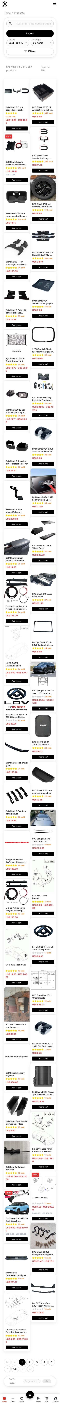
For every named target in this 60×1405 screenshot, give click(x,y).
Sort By (11, 39)
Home (7, 12)
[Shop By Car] (30, 1395)
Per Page (36, 39)
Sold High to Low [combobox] (19, 42)
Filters (32, 51)
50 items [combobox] (38, 42)
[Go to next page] (23, 1369)
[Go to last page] (30, 1369)
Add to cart (16, 128)
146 (15, 1368)
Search (30, 33)
